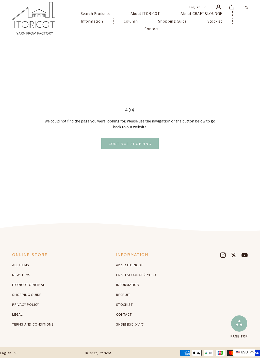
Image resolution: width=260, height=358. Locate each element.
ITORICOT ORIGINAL (28, 284)
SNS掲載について (130, 324)
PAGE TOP (239, 336)
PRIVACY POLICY (25, 304)
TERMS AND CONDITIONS (33, 324)
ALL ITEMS (20, 264)
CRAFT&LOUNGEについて (136, 274)
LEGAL (17, 314)
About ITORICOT (145, 13)
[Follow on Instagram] (223, 255)
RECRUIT (123, 294)
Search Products (95, 13)
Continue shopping (130, 143)
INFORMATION (127, 284)
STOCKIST (124, 304)
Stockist (214, 21)
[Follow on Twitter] (233, 255)
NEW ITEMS (21, 274)
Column (131, 21)
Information (92, 21)
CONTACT (124, 314)
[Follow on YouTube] (244, 255)
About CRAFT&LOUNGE (201, 13)
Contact (151, 28)
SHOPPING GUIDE (26, 294)
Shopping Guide (172, 21)
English (194, 7)
